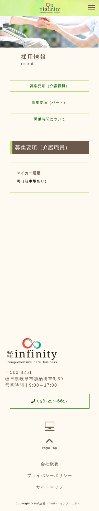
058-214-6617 (52, 401)
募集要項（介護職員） (49, 86)
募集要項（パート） (49, 102)
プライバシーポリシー (49, 475)
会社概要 (50, 463)
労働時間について (49, 119)
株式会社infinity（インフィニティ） (58, 503)
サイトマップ (49, 487)
